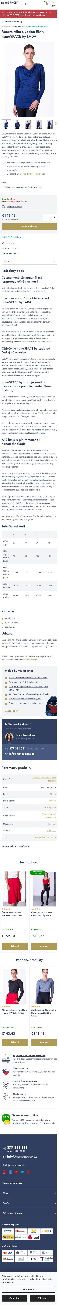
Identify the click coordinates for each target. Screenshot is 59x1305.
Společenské (50, 817)
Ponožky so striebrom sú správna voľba (26, 703)
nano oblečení (30, 660)
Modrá (53, 794)
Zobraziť (15, 946)
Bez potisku (40, 837)
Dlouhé (52, 801)
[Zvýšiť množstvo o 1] (54, 217)
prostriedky (6, 643)
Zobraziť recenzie (47, 1123)
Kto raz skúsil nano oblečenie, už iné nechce (28, 678)
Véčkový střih (50, 807)
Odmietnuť (14, 1298)
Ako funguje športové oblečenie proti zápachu (29, 694)
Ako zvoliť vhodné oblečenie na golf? (25, 699)
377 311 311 (18, 748)
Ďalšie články (11, 711)
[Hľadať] (26, 4)
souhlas (42, 1279)
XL (54, 831)
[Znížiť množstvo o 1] (45, 217)
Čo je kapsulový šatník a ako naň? (23, 682)
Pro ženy (52, 824)
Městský (51, 814)
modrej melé (34, 174)
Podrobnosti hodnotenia (37, 27)
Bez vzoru (51, 837)
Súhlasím (42, 1298)
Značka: (10, 253)
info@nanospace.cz (21, 754)
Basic (44, 814)
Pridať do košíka (29, 226)
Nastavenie (28, 1289)
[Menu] (53, 4)
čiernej (23, 174)
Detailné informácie (10, 237)
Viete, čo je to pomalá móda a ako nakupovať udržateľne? (28, 688)
